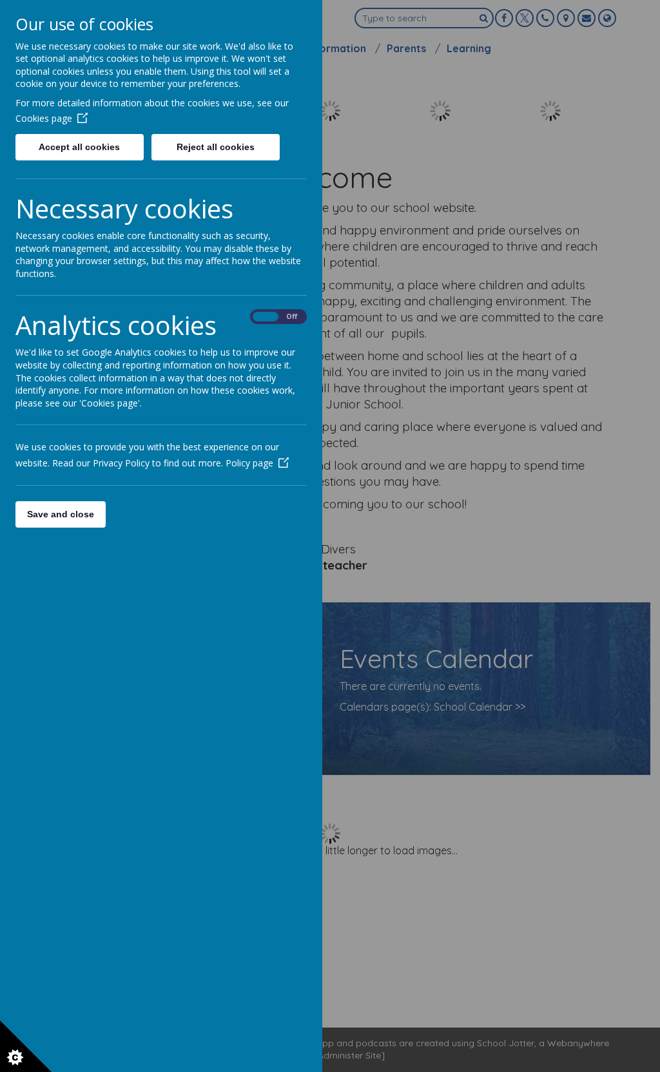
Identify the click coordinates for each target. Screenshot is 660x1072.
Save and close (60, 514)
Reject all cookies (216, 147)
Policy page (249, 463)
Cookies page (43, 118)
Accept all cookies (79, 147)
